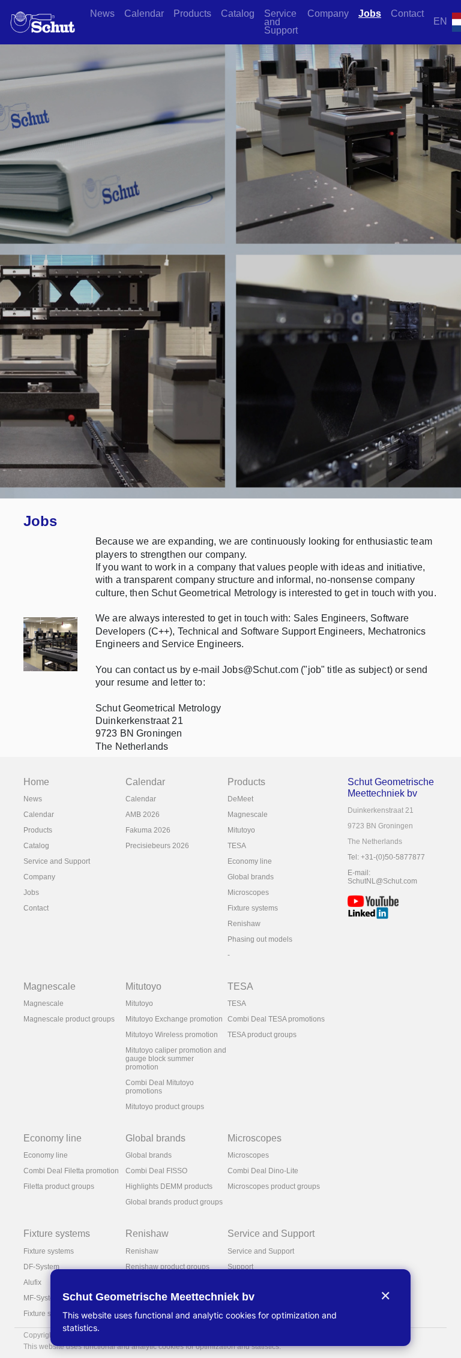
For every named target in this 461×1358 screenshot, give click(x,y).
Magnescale (247, 814)
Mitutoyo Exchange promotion (174, 1019)
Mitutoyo (241, 830)
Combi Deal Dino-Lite (262, 1171)
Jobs (369, 13)
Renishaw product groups (167, 1267)
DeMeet (240, 799)
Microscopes (248, 892)
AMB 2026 (142, 814)
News (102, 13)
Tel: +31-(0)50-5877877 (386, 857)
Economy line (249, 861)
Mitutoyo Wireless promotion (171, 1034)
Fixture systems (252, 908)
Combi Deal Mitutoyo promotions (159, 1086)
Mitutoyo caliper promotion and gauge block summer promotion (175, 1058)
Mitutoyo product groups (164, 1106)
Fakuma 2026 (147, 830)
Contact (407, 13)
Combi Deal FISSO (156, 1171)
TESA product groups (262, 1034)
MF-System (41, 1298)
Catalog (238, 13)
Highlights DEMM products (168, 1186)
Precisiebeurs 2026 (157, 846)
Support (240, 1267)
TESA (236, 846)
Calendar (144, 13)
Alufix (32, 1282)
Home (36, 782)
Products (192, 13)
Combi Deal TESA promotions (276, 1019)
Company (328, 13)
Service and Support (281, 21)
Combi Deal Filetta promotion (71, 1171)
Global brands (250, 877)
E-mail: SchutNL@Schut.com (382, 877)
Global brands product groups (174, 1202)
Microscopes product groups (273, 1186)
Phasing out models (259, 939)
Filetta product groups (58, 1186)
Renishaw (244, 924)
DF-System (41, 1267)
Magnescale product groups (69, 1019)
